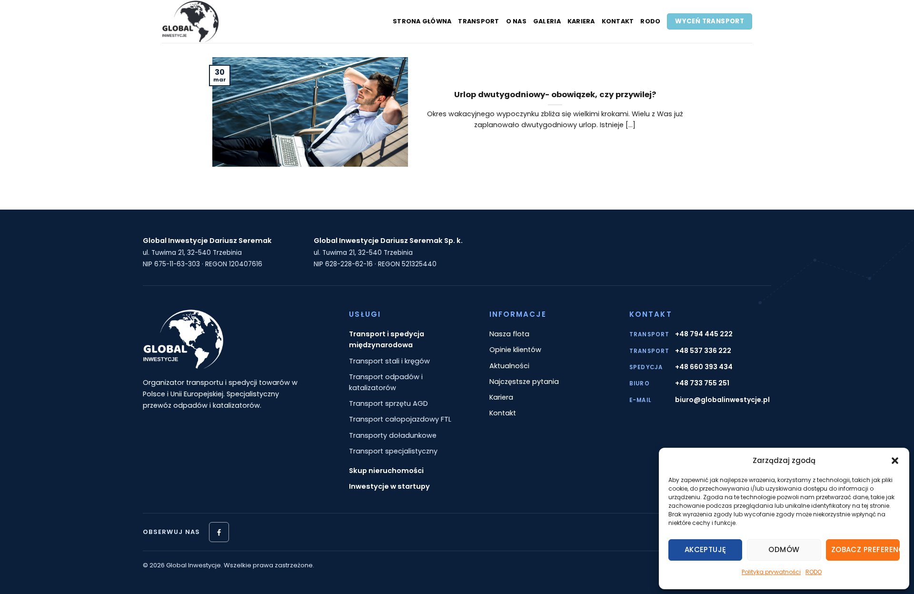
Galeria (547, 21)
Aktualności (509, 366)
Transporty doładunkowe (393, 435)
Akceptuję (705, 549)
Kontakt (618, 21)
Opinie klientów (515, 349)
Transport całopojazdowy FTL (400, 419)
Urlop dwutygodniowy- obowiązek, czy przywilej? (555, 95)
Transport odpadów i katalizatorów (386, 382)
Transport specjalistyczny (393, 451)
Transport (478, 21)
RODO (813, 572)
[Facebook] (219, 532)
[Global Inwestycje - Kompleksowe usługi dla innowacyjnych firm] (221, 21)
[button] (895, 460)
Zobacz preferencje (865, 549)
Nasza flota (509, 334)
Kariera (581, 21)
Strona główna (422, 21)
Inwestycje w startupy (389, 486)
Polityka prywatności (771, 572)
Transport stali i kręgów (389, 361)
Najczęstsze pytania (524, 381)
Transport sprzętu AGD (388, 403)
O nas (516, 21)
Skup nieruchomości (386, 470)
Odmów (783, 549)
